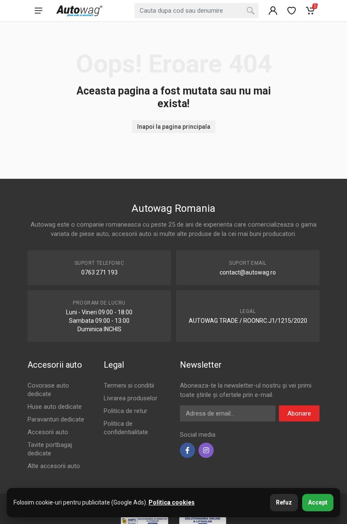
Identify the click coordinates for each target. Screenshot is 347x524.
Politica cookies (172, 502)
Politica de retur (125, 411)
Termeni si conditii (129, 385)
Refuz (284, 502)
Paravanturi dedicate (56, 419)
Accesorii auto (48, 432)
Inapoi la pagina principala (173, 126)
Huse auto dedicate (55, 406)
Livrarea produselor (130, 398)
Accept (318, 502)
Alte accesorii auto (54, 466)
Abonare (299, 413)
